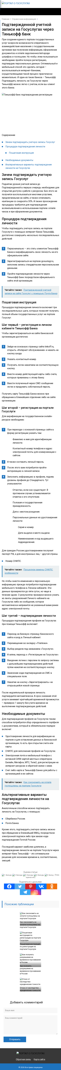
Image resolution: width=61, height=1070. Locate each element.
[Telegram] (25, 892)
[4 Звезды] (39, 875)
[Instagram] (35, 892)
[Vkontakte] (41, 886)
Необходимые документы (19, 160)
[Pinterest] (30, 886)
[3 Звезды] (28, 875)
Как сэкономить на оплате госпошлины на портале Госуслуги (30, 924)
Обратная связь (23, 1059)
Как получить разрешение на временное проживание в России (30, 970)
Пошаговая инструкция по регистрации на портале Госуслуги (30, 946)
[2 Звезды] (17, 875)
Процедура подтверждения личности (25, 146)
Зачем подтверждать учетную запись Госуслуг (30, 142)
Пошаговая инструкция (21, 152)
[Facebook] (9, 886)
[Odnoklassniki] (52, 886)
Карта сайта (39, 1059)
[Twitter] (20, 886)
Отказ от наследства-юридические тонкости (30, 989)
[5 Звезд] (49, 875)
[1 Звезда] (7, 875)
